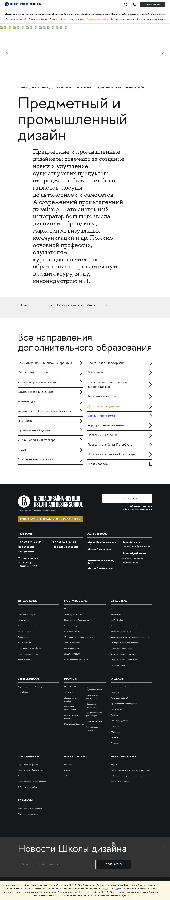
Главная (23, 88)
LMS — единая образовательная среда (128, 776)
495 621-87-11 (64, 542)
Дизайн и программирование (95, 14)
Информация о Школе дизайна (124, 687)
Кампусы (114, 715)
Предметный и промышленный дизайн (130, 14)
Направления (40, 88)
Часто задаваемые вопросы (76, 660)
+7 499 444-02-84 (30, 542)
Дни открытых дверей (16, 19)
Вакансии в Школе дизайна (30, 809)
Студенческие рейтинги (121, 648)
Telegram (68, 776)
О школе (54, 19)
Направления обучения (28, 654)
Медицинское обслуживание (31, 770)
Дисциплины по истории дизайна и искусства (130, 637)
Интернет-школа (71, 648)
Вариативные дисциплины (122, 632)
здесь (59, 889)
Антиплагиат (23, 776)
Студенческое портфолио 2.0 (124, 660)
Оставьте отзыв (118, 665)
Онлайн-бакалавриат (27, 615)
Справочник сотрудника (29, 765)
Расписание (116, 615)
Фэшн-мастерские (94, 721)
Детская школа (25, 632)
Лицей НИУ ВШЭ (72, 654)
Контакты (115, 738)
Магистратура (24, 620)
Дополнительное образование (71, 88)
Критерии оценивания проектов (125, 643)
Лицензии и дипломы (120, 721)
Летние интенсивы (72, 643)
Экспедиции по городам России (32, 782)
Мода (77, 14)
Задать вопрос (153, 4)
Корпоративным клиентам (122, 19)
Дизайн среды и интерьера (19, 14)
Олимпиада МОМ (72, 632)
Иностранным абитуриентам (77, 620)
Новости (115, 692)
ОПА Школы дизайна (27, 787)
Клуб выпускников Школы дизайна (33, 687)
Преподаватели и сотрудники (124, 704)
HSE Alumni (23, 692)
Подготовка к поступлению (76, 609)
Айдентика (115, 732)
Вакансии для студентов (29, 814)
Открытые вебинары (38, 19)
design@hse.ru (131, 542)
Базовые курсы (24, 660)
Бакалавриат (23, 609)
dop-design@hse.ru (134, 553)
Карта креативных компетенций (125, 626)
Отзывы (114, 743)
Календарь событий (119, 698)
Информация (116, 609)
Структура (116, 726)
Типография (69, 692)
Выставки (68, 765)
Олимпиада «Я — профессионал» (79, 637)
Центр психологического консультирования (130, 770)
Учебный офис (117, 620)
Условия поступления (73, 626)
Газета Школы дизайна (120, 782)
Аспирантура (24, 637)
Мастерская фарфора (74, 724)
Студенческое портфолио (72, 19)
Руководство (116, 709)
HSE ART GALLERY (72, 687)
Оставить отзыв (127, 499)
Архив (67, 770)
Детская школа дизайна (97, 19)
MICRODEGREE (24, 643)
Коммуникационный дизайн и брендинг (54, 14)
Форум (114, 765)
